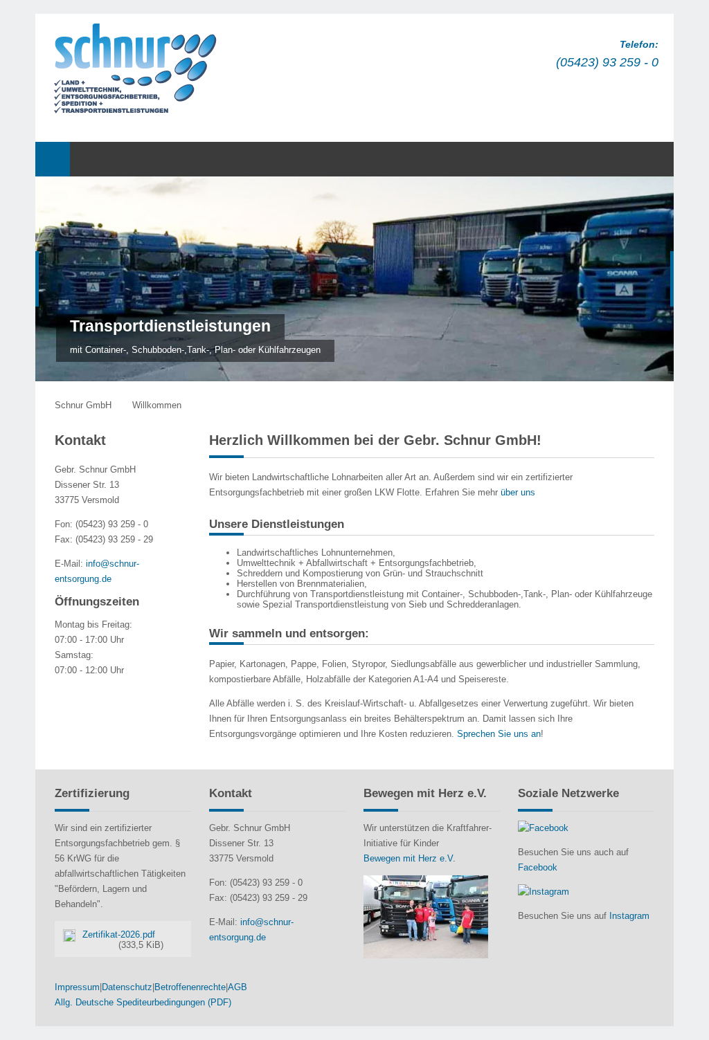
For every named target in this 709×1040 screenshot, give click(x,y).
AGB (237, 987)
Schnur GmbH (83, 405)
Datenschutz (127, 987)
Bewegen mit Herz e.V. (410, 858)
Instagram (629, 916)
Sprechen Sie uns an (499, 734)
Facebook (537, 867)
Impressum (77, 987)
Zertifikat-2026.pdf (122, 939)
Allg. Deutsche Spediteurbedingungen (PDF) (143, 1002)
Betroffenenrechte (190, 987)
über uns (518, 492)
